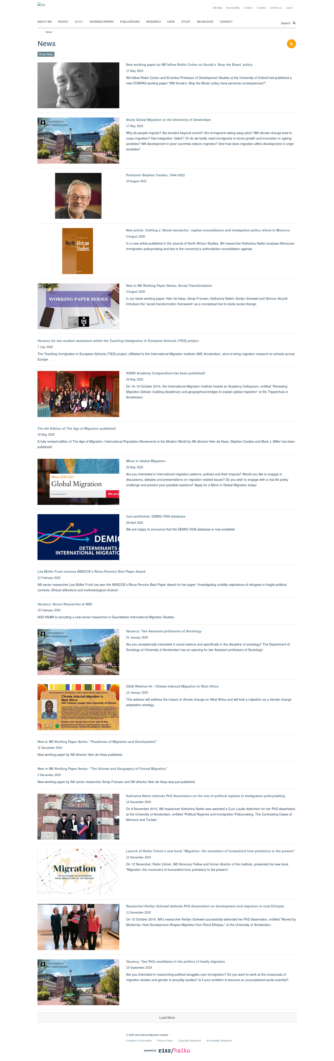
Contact (248, 7)
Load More (167, 1017)
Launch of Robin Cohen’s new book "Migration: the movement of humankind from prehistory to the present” (210, 851)
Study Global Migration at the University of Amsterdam (168, 119)
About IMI (44, 21)
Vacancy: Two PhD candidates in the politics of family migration (175, 961)
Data (171, 21)
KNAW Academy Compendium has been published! (165, 373)
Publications (130, 21)
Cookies (261, 7)
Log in (289, 7)
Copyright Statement (189, 1040)
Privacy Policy (165, 1040)
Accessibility (233, 7)
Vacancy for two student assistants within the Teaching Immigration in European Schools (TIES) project (118, 340)
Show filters (46, 54)
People (63, 21)
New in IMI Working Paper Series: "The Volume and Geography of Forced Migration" (102, 768)
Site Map (217, 7)
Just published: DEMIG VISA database (155, 516)
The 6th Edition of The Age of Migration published (76, 428)
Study (185, 21)
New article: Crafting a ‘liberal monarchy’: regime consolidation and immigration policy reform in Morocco (208, 230)
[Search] (294, 22)
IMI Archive (205, 21)
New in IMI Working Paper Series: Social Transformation (169, 285)
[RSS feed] (291, 44)
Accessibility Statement (219, 1040)
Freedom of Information (139, 1040)
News (79, 21)
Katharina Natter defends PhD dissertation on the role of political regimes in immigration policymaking (205, 795)
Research (153, 21)
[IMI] (41, 3)
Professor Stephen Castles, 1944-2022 (155, 175)
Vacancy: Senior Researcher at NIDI (64, 604)
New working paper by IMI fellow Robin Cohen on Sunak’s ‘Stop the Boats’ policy (189, 64)
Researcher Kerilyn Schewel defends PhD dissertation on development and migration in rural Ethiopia (205, 906)
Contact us (276, 7)
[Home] (41, 31)
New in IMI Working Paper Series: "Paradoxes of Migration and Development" (97, 741)
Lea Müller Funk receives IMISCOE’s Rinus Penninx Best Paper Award (91, 571)
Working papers (102, 21)
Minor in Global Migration (146, 461)
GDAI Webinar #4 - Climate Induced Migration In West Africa (172, 686)
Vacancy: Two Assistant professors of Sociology (164, 631)
